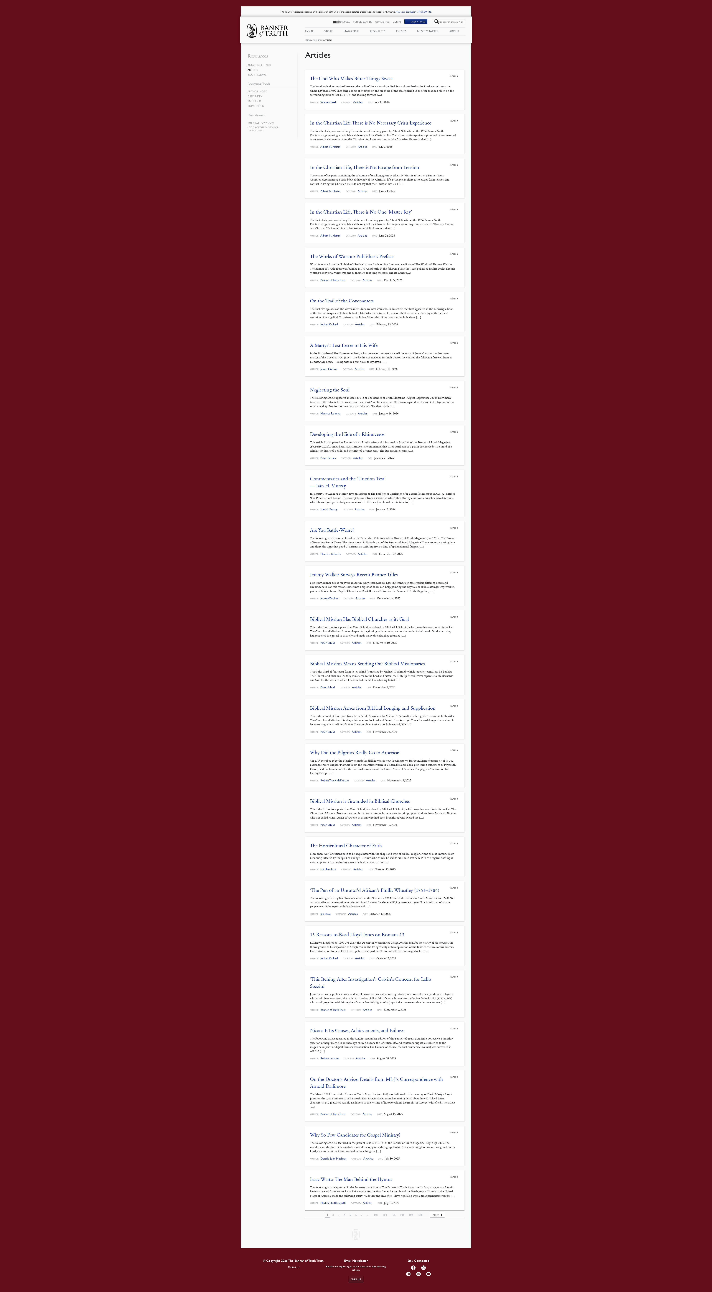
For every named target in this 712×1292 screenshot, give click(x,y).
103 (376, 1214)
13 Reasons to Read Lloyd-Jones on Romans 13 (357, 934)
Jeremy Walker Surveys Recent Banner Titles (354, 575)
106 (402, 1214)
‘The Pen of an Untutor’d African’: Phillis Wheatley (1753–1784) (374, 890)
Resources (318, 39)
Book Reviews (257, 74)
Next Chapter (428, 31)
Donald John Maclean (333, 1158)
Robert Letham (329, 1058)
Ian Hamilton (328, 869)
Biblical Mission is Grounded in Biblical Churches (360, 801)
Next (436, 1215)
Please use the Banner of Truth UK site (413, 11)
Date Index (255, 96)
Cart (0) (418, 21)
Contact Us (382, 21)
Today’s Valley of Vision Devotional (263, 129)
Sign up (356, 1279)
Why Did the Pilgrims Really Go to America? (355, 752)
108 (419, 1214)
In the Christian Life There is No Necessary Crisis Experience (370, 123)
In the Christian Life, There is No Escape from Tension (364, 167)
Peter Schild (327, 642)
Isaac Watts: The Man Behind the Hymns (351, 1179)
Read (453, 76)
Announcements (259, 64)
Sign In (397, 21)
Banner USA (343, 21)
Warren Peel (328, 102)
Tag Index (254, 100)
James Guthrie (328, 369)
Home (308, 39)
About (454, 31)
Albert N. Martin (330, 146)
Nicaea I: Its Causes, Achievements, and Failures (357, 1030)
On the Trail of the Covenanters (342, 301)
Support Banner (362, 21)
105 (393, 1214)
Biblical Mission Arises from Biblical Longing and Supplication (373, 708)
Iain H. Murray (328, 509)
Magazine (351, 31)
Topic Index (256, 105)
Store (328, 31)
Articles (358, 102)
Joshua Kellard (329, 324)
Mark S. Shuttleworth (333, 1202)
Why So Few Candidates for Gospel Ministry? (355, 1135)
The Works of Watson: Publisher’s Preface (351, 256)
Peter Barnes (328, 458)
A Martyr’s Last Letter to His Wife (344, 345)
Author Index (257, 91)
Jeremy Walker (329, 598)
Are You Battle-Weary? (332, 530)
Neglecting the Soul (330, 390)
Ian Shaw (325, 913)
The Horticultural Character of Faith (346, 846)
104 (385, 1214)
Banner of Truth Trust (332, 280)
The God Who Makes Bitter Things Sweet (351, 78)
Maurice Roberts (330, 413)
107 (411, 1214)
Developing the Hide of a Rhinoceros (347, 434)
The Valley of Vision (261, 122)
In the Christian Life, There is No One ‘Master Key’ (361, 212)
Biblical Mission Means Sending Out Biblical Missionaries (367, 664)
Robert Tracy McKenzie (334, 780)
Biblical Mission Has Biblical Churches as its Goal (359, 619)
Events (401, 31)
